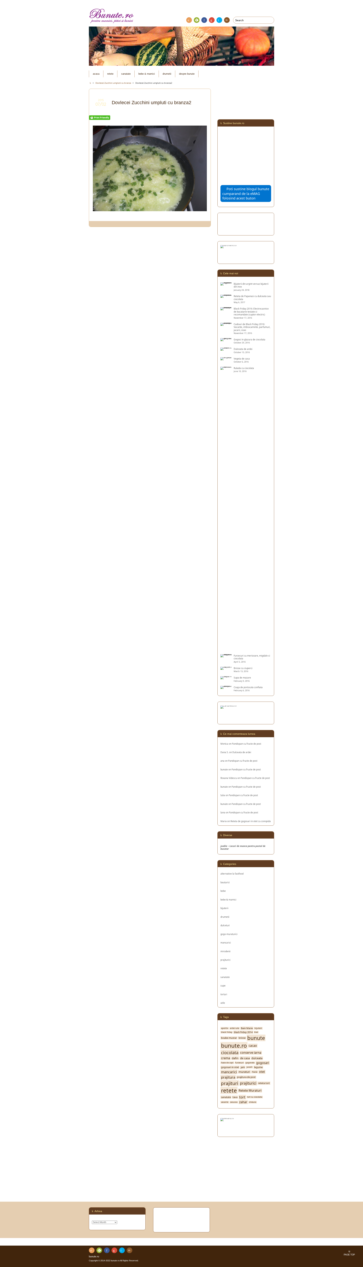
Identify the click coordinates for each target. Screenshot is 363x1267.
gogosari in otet (230, 1067)
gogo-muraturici (228, 934)
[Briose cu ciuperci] (226, 668)
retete (110, 74)
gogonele (249, 1062)
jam (243, 1067)
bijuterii (224, 908)
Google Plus (212, 20)
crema (225, 1058)
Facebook (204, 20)
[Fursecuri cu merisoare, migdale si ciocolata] (226, 655)
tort (242, 1097)
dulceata (256, 1058)
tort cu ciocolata (254, 1097)
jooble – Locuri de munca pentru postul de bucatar (242, 847)
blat (256, 1032)
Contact (227, 20)
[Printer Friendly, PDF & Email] (99, 117)
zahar (243, 1102)
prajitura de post (246, 1077)
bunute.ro (234, 1045)
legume (258, 1067)
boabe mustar (229, 1038)
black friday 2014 (243, 1032)
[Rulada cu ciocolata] (226, 649)
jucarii (249, 1067)
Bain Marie (247, 1028)
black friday (226, 1032)
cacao (253, 1046)
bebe (223, 890)
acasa (96, 74)
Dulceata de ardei (241, 752)
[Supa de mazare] (226, 677)
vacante (224, 1102)
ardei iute (234, 1028)
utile (222, 1002)
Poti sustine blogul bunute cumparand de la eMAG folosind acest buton (245, 193)
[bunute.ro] (181, 16)
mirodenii (225, 951)
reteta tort (264, 1083)
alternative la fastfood (232, 873)
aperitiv (224, 1028)
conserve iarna (250, 1053)
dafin (235, 1058)
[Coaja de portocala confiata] (226, 687)
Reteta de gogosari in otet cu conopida (250, 821)
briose (242, 1038)
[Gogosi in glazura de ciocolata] (226, 339)
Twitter (219, 20)
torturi (223, 994)
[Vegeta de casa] (226, 358)
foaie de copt (227, 1062)
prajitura (228, 1077)
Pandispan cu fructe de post (246, 743)
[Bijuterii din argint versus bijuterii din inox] (226, 283)
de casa (245, 1058)
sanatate (126, 74)
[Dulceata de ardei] (226, 349)
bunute (224, 769)
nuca (254, 1071)
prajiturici (225, 959)
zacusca (233, 1102)
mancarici (225, 942)
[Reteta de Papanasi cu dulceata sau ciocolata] (226, 296)
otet (262, 1072)
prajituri (229, 1083)
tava (235, 1097)
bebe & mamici (146, 74)
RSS (189, 20)
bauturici (225, 882)
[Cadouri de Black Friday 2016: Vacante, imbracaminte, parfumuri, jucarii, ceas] (226, 324)
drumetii (167, 74)
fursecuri (239, 1062)
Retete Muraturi (250, 1091)
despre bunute (187, 74)
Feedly (196, 20)
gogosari (262, 1063)
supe (223, 985)
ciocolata (229, 1052)
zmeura (252, 1102)
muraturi (244, 1072)
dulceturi (225, 925)
